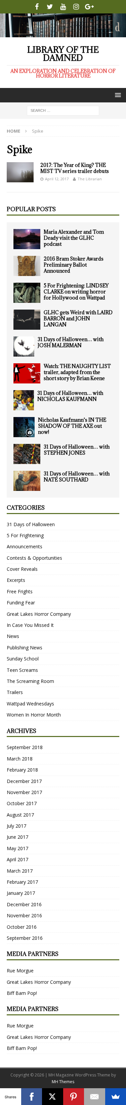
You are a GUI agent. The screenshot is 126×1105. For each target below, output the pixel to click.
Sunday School (23, 658)
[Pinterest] (73, 1096)
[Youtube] (63, 6)
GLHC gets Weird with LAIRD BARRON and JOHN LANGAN (78, 318)
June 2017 (17, 837)
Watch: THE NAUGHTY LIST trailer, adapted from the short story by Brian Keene (77, 372)
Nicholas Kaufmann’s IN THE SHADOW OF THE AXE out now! (72, 426)
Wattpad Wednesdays (30, 703)
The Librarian (90, 178)
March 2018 (20, 758)
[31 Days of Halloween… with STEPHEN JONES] (26, 454)
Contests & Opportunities (34, 558)
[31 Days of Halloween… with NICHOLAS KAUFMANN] (23, 400)
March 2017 (20, 871)
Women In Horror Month (34, 714)
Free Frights (20, 591)
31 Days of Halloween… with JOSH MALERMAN (70, 342)
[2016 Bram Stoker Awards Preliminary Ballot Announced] (26, 266)
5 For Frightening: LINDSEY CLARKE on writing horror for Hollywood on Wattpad (76, 291)
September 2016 (25, 938)
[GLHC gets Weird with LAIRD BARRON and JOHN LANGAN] (26, 320)
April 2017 (17, 859)
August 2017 (20, 815)
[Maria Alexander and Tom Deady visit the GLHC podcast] (26, 239)
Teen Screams (22, 670)
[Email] (94, 1096)
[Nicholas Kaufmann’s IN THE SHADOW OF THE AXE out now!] (24, 427)
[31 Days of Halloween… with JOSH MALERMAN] (23, 346)
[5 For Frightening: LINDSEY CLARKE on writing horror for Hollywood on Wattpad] (26, 293)
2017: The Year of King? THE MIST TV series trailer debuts (74, 168)
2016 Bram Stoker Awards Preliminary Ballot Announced (73, 265)
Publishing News (24, 647)
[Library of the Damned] (63, 33)
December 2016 (24, 904)
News (13, 636)
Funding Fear (21, 602)
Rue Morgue (20, 970)
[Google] (89, 6)
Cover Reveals (22, 569)
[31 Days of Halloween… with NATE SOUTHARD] (26, 481)
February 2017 (22, 882)
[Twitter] (50, 6)
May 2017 (17, 848)
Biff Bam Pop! (22, 993)
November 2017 (24, 792)
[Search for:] (63, 110)
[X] (52, 1096)
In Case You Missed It (30, 625)
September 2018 (25, 747)
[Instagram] (76, 6)
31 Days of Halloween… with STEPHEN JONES (77, 450)
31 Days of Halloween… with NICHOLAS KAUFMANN (70, 396)
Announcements (24, 546)
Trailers (15, 692)
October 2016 (22, 927)
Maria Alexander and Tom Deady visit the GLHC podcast (74, 238)
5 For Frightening (25, 535)
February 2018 (22, 770)
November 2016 (24, 915)
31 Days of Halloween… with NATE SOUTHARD (77, 476)
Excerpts (16, 580)
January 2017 (21, 893)
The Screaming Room (30, 681)
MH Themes (63, 1082)
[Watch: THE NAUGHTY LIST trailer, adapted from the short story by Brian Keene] (26, 373)
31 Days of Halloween (31, 524)
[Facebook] (37, 6)
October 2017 (22, 803)
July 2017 (16, 826)
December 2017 (24, 781)
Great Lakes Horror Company (39, 614)
